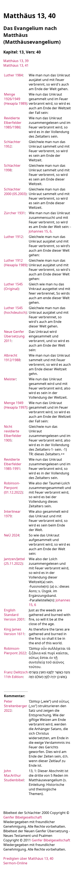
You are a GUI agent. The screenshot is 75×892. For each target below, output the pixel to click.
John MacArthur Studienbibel (14, 775)
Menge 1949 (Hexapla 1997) (15, 405)
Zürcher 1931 (14, 213)
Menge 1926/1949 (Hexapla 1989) (15, 99)
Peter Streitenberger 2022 (15, 706)
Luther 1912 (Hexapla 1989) (15, 262)
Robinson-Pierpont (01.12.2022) (13, 488)
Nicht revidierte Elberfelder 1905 (12, 433)
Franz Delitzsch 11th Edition (16, 674)
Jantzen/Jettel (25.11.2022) (14, 561)
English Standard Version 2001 (14, 615)
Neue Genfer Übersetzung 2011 (14, 336)
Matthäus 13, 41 (16, 65)
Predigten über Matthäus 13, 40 (28, 858)
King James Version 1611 (14, 631)
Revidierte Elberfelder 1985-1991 (12, 464)
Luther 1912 (13, 236)
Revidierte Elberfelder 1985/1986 (12, 122)
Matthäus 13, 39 (16, 60)
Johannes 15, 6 (40, 231)
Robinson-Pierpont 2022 (15, 650)
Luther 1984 (13, 75)
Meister (10, 379)
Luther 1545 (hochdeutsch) (15, 310)
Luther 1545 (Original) (13, 286)
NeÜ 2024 (11, 535)
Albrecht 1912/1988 (12, 357)
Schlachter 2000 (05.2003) (15, 191)
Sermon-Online (15, 863)
